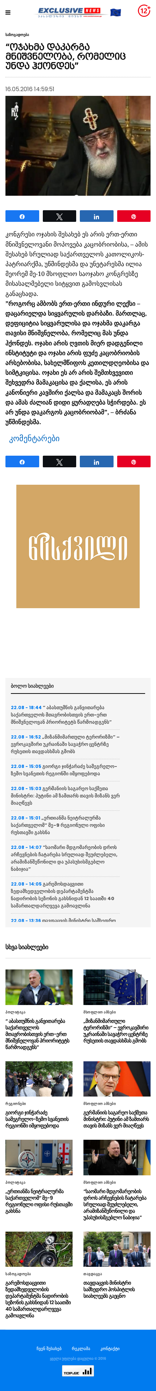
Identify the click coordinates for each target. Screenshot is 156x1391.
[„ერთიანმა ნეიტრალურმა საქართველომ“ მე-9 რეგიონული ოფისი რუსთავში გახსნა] (39, 1157)
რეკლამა (81, 1348)
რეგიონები (15, 1104)
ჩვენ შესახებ (49, 1348)
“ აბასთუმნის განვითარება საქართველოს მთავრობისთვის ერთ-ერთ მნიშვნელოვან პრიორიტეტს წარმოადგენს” (61, 714)
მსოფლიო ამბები (99, 1012)
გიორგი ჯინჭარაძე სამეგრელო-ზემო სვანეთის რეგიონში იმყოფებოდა (64, 770)
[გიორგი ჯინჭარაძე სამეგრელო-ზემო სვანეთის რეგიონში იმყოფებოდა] (39, 1079)
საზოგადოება (17, 35)
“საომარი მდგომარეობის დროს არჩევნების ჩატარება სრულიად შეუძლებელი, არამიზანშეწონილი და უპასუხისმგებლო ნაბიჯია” (64, 858)
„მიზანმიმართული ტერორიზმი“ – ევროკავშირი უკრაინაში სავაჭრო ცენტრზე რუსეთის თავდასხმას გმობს (65, 744)
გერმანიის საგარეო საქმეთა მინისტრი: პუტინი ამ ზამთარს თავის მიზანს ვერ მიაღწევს (65, 795)
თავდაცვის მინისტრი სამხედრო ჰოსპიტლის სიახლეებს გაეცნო (109, 1289)
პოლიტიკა (15, 1012)
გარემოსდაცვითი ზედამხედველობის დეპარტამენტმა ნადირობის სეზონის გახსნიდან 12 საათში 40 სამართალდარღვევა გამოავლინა (62, 894)
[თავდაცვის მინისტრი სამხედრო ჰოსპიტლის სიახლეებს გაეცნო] (117, 1249)
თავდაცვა (92, 1274)
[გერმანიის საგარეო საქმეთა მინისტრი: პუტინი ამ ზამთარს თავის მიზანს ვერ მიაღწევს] (117, 1079)
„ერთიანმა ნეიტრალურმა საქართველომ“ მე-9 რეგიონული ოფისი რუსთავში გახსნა (58, 825)
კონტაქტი (110, 1348)
